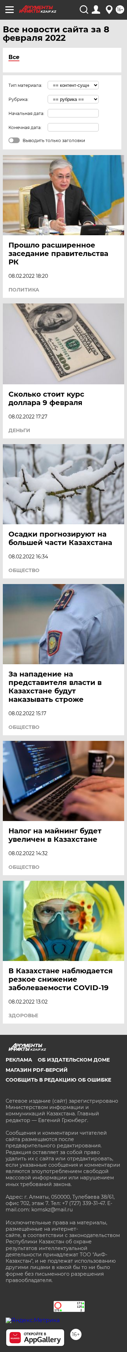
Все (13, 57)
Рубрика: (18, 99)
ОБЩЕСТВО (24, 570)
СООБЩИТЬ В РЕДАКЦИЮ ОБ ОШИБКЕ (58, 1080)
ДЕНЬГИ (19, 430)
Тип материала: (25, 85)
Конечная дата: (25, 127)
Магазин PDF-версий (37, 1070)
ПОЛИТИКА (23, 289)
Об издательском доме (74, 1060)
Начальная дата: (26, 113)
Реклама (19, 1060)
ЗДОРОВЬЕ (23, 1015)
